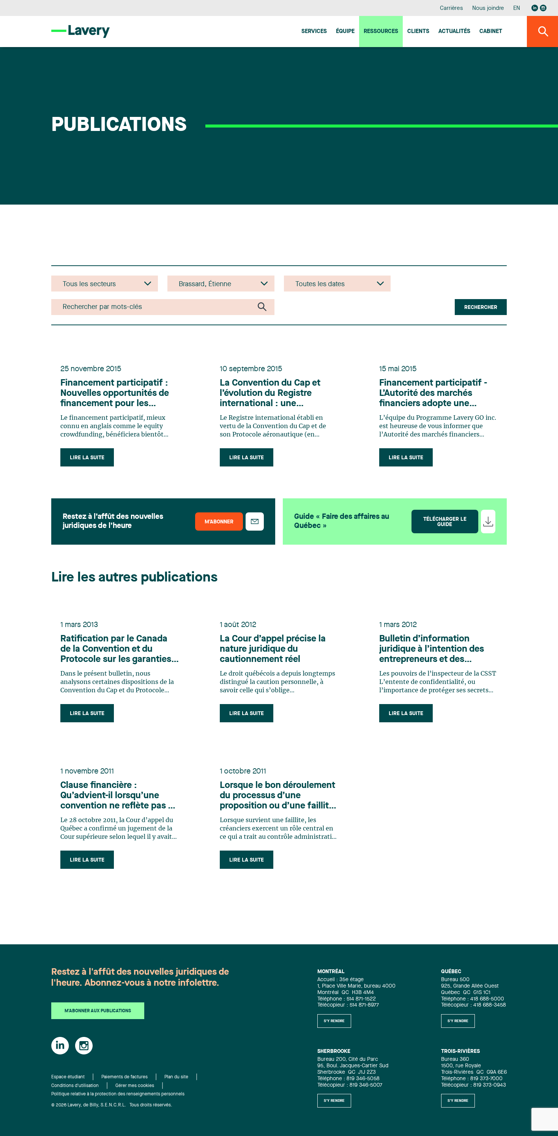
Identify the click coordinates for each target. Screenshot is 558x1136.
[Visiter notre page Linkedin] (534, 8)
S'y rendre (334, 1021)
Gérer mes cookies (134, 1086)
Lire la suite (87, 457)
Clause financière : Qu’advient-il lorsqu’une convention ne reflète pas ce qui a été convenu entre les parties (119, 796)
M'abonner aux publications (98, 1011)
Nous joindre (488, 8)
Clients (418, 32)
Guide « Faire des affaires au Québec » (341, 521)
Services (314, 32)
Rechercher (480, 307)
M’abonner (219, 522)
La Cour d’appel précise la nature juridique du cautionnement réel (273, 649)
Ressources (381, 32)
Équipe (345, 32)
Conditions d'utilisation (75, 1086)
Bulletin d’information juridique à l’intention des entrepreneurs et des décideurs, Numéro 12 (431, 650)
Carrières (451, 8)
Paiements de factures (124, 1077)
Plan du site (176, 1077)
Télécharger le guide (445, 522)
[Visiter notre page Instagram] (543, 8)
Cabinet (490, 32)
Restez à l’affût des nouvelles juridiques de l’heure (113, 521)
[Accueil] (80, 31)
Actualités (454, 32)
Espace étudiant (68, 1077)
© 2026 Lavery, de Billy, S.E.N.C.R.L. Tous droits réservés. (111, 1105)
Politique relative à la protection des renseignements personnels (117, 1094)
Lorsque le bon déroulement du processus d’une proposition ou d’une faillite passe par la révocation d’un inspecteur (278, 796)
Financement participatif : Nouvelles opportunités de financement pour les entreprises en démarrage (114, 394)
